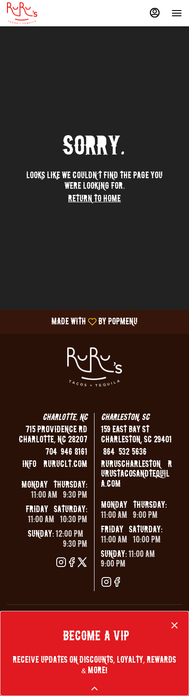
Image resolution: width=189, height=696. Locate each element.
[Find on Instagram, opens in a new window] (61, 564)
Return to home (94, 199)
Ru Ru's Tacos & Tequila (94, 367)
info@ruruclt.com (54, 464)
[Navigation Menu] (176, 13)
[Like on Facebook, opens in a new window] (71, 564)
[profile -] (154, 12)
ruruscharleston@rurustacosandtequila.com (136, 474)
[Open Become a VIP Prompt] (94, 688)
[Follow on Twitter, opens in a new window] (82, 564)
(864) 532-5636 (124, 452)
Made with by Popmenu (72, 321)
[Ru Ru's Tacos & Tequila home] (46, 13)
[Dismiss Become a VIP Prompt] (174, 625)
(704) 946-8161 (65, 452)
